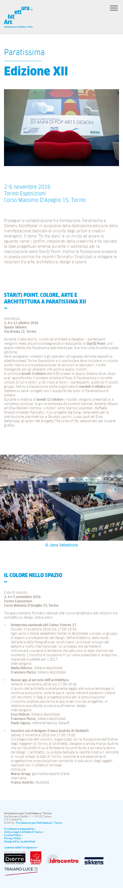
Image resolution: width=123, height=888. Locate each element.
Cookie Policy (12, 835)
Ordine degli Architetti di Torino (23, 832)
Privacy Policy (12, 838)
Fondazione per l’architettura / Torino (39, 822)
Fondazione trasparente (19, 828)
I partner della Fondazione (20, 847)
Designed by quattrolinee (19, 841)
